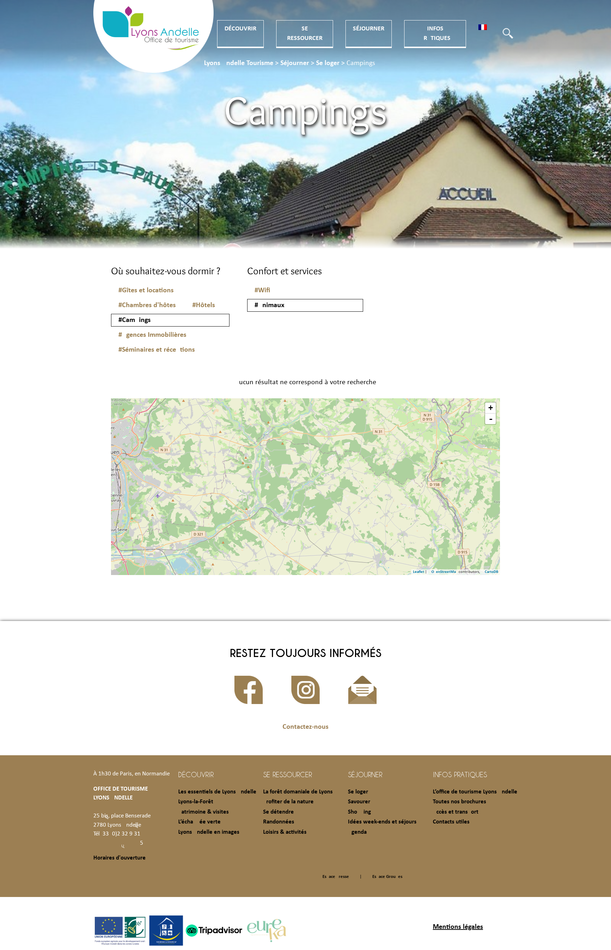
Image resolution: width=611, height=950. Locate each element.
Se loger (358, 792)
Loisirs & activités (285, 832)
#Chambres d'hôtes (147, 305)
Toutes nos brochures (459, 802)
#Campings (134, 320)
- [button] (490, 419)
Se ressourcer (287, 774)
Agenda (357, 832)
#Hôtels (203, 305)
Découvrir (240, 28)
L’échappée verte (199, 822)
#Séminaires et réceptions (156, 349)
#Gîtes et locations (146, 290)
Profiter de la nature (288, 802)
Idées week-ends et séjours (382, 822)
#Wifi (262, 290)
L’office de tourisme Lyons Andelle (475, 792)
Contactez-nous (305, 727)
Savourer (359, 802)
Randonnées (278, 822)
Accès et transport (455, 812)
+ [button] (490, 407)
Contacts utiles (451, 822)
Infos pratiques (460, 774)
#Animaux (269, 305)
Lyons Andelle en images (208, 832)
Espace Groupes (387, 876)
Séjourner (368, 28)
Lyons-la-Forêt (195, 802)
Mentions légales (458, 927)
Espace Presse (335, 876)
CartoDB (491, 572)
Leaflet (418, 572)
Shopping (359, 812)
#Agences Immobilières (152, 335)
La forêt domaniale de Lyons (298, 792)
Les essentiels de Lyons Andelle (217, 792)
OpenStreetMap (444, 572)
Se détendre (278, 812)
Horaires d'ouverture (119, 858)
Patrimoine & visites (203, 812)
